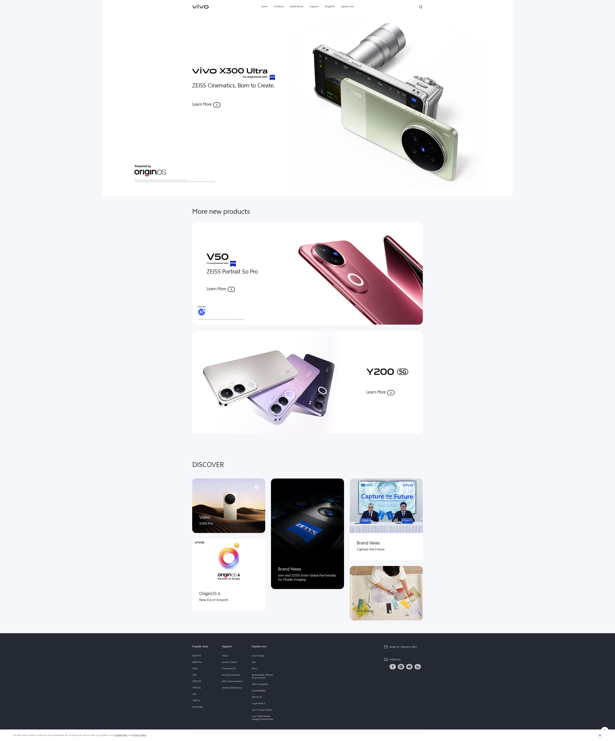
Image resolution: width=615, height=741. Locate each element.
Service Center (229, 662)
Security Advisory (231, 675)
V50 (194, 675)
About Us (257, 697)
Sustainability (259, 691)
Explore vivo (347, 7)
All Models (197, 707)
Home (264, 7)
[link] (200, 6)
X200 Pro (197, 662)
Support (314, 7)
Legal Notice (258, 703)
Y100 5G (196, 688)
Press (255, 668)
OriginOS (330, 7)
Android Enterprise (232, 688)
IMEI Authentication (232, 681)
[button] (420, 7)
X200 (195, 668)
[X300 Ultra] (307, 98)
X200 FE (196, 656)
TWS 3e (196, 701)
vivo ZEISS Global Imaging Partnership (262, 718)
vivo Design (258, 656)
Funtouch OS (229, 668)
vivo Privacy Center (262, 710)
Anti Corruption (260, 684)
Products (279, 7)
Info (254, 662)
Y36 (194, 694)
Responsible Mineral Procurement (262, 677)
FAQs (225, 656)
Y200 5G (196, 681)
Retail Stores (296, 7)
